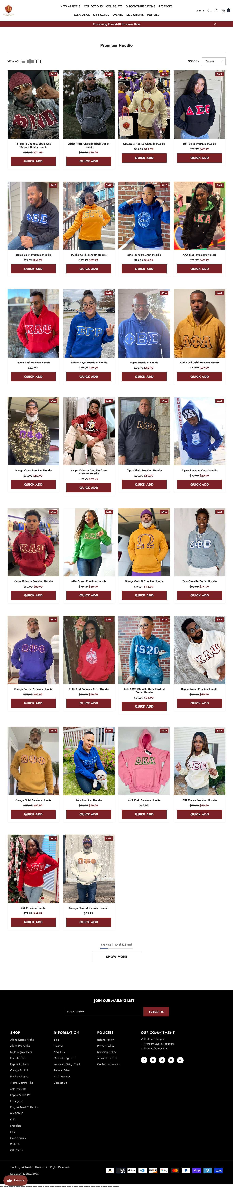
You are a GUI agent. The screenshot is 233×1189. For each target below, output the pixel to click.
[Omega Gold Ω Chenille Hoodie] (144, 542)
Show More (116, 956)
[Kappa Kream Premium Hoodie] (199, 650)
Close (214, 24)
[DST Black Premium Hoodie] (199, 104)
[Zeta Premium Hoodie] (89, 761)
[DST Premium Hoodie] (33, 869)
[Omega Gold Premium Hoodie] (33, 761)
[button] (23, 61)
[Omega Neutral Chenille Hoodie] (89, 869)
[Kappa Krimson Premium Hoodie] (33, 542)
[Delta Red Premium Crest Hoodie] (89, 650)
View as (12, 61)
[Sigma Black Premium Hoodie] (33, 216)
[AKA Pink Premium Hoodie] (144, 761)
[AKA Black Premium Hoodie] (199, 216)
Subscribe (156, 1012)
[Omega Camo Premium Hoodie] (33, 431)
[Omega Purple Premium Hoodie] (33, 650)
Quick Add (33, 161)
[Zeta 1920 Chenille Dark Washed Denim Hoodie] (144, 650)
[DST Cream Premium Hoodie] (199, 761)
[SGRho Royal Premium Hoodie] (89, 323)
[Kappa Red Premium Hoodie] (33, 323)
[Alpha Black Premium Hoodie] (144, 431)
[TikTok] (171, 1060)
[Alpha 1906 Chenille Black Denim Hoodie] (89, 104)
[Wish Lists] (216, 10)
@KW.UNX (32, 1174)
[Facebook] (144, 1060)
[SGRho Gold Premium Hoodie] (89, 216)
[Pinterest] (162, 1060)
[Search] (209, 10)
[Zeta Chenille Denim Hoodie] (199, 542)
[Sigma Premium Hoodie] (144, 323)
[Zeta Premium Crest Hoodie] (144, 216)
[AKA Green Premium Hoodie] (89, 542)
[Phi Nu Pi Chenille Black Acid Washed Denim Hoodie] (33, 104)
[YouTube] (180, 1060)
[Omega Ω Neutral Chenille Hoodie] (144, 104)
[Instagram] (153, 1060)
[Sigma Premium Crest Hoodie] (199, 431)
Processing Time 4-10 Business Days (116, 24)
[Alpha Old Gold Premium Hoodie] (199, 323)
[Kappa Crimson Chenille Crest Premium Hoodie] (89, 431)
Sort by (193, 61)
